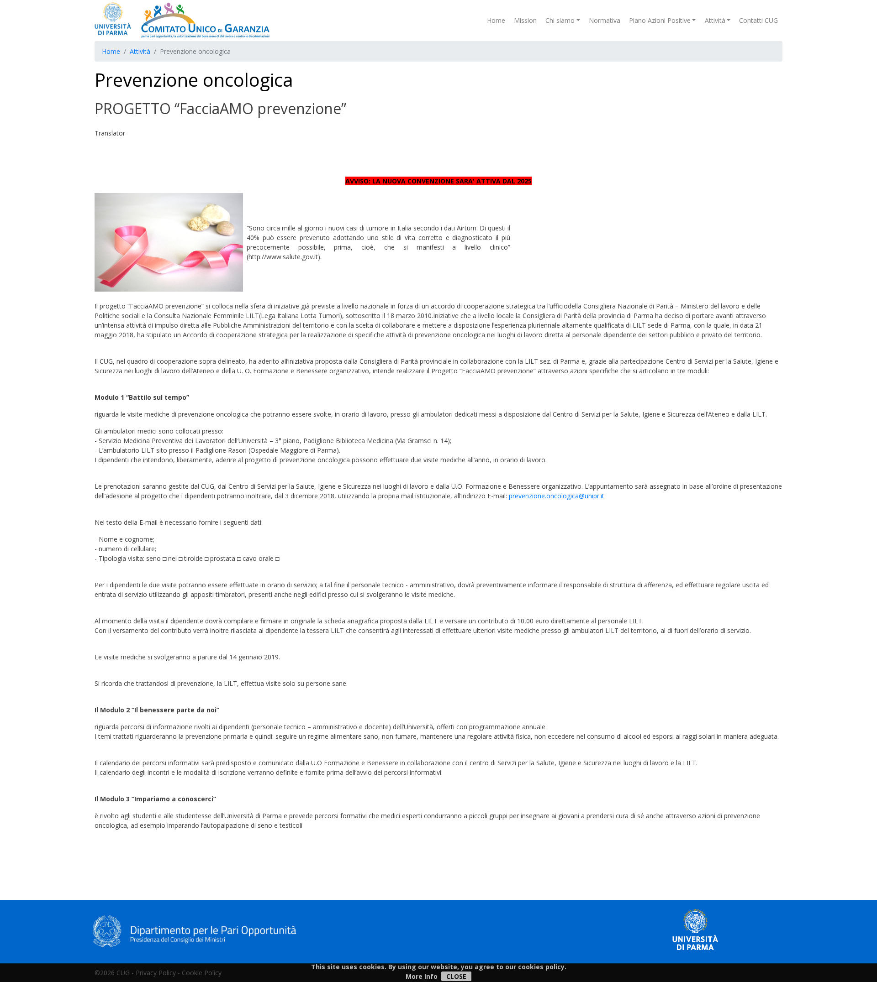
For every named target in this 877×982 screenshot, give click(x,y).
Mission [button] (525, 20)
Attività (140, 51)
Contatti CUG (758, 20)
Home (496, 20)
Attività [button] (715, 20)
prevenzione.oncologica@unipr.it (556, 495)
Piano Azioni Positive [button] (660, 20)
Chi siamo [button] (560, 20)
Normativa (604, 20)
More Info (422, 976)
